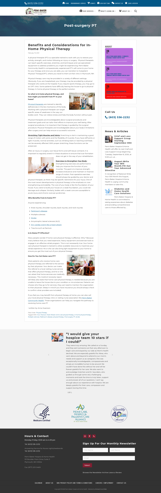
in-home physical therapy (82, 315)
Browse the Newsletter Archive (95, 472)
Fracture (43, 315)
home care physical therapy (65, 315)
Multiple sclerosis (33, 317)
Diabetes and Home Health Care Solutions (122, 191)
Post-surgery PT (69, 317)
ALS (38, 315)
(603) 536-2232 (35, 3)
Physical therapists (36, 104)
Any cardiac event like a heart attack (46, 225)
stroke (78, 317)
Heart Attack (51, 315)
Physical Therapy (41, 312)
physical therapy (58, 317)
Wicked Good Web (101, 489)
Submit (87, 465)
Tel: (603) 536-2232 (32, 444)
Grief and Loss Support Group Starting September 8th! (123, 139)
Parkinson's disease (46, 317)
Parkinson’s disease (39, 211)
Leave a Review (115, 472)
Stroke (33, 218)
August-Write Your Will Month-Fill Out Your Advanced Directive (118, 166)
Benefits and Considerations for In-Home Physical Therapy (59, 47)
